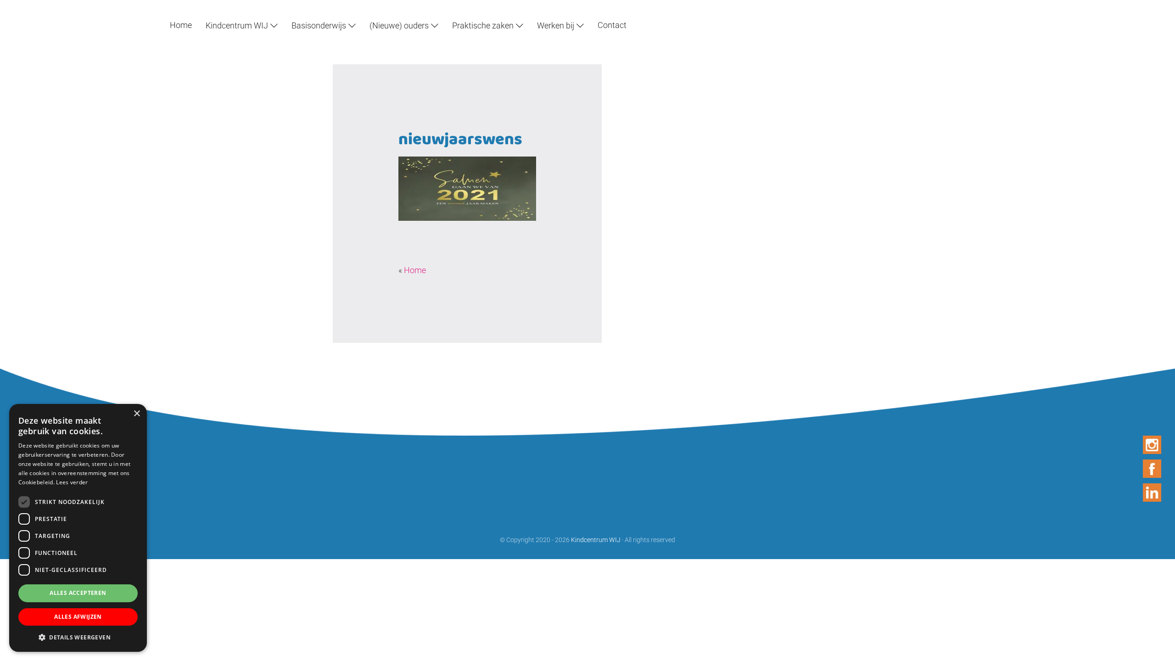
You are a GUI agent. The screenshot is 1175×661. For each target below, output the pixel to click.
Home (415, 270)
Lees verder (72, 482)
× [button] (136, 413)
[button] (78, 637)
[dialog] (78, 528)
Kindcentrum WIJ (23, 8)
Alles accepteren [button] (78, 593)
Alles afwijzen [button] (78, 617)
